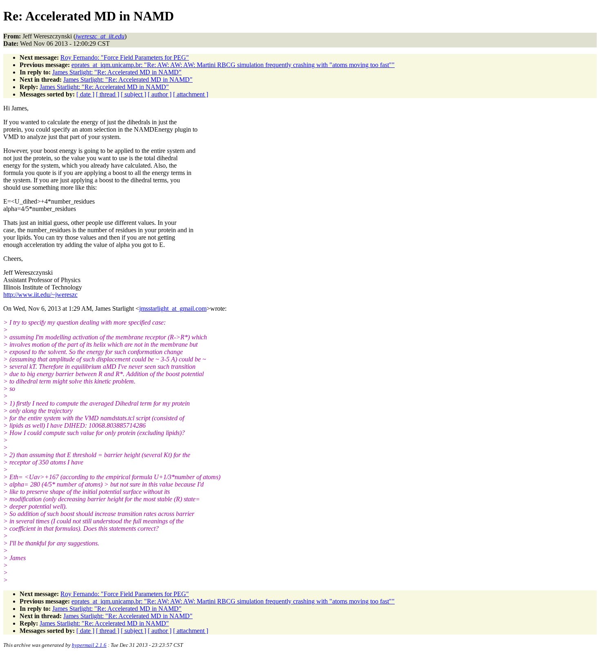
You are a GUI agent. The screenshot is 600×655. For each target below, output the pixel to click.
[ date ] (85, 94)
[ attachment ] (190, 94)
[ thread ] (107, 94)
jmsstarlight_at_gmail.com (173, 308)
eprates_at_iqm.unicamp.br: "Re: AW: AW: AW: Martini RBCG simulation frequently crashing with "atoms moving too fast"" (233, 64)
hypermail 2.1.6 (89, 645)
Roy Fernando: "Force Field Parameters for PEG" (124, 57)
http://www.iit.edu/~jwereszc (40, 294)
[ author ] (159, 94)
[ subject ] (133, 94)
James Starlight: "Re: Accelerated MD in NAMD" (117, 72)
